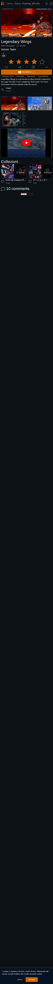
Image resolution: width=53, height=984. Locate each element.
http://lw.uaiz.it (30, 84)
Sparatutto (31, 76)
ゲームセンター (40, 180)
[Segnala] (46, 67)
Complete (20, 76)
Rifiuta (20, 980)
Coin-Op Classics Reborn (17, 180)
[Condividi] (20, 67)
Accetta (32, 980)
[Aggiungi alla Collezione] (33, 67)
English (8, 91)
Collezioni (9, 161)
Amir (35, 183)
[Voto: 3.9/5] (26, 62)
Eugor (8, 183)
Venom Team (8, 49)
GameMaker (43, 76)
